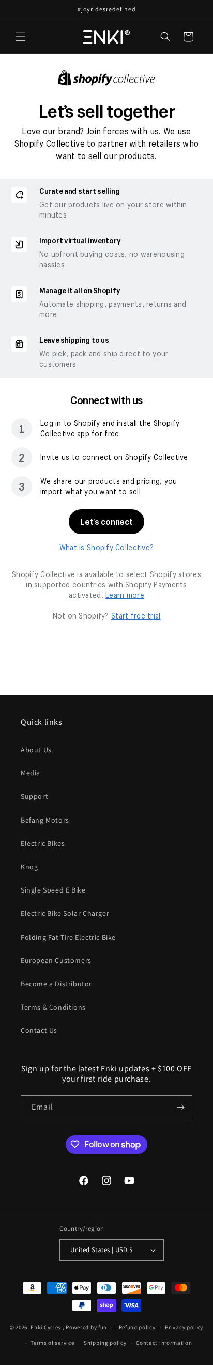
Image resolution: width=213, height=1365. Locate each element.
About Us (36, 749)
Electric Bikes (43, 843)
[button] (20, 36)
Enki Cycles (46, 1326)
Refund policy (137, 1327)
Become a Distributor (56, 983)
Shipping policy (105, 1342)
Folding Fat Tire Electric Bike (68, 937)
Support (34, 796)
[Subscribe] (180, 1107)
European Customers (56, 960)
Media (30, 773)
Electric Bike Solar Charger (65, 913)
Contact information (164, 1342)
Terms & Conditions (53, 1007)
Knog (29, 866)
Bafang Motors (45, 820)
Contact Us (39, 1030)
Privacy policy (184, 1327)
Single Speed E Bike (53, 890)
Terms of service (52, 1342)
